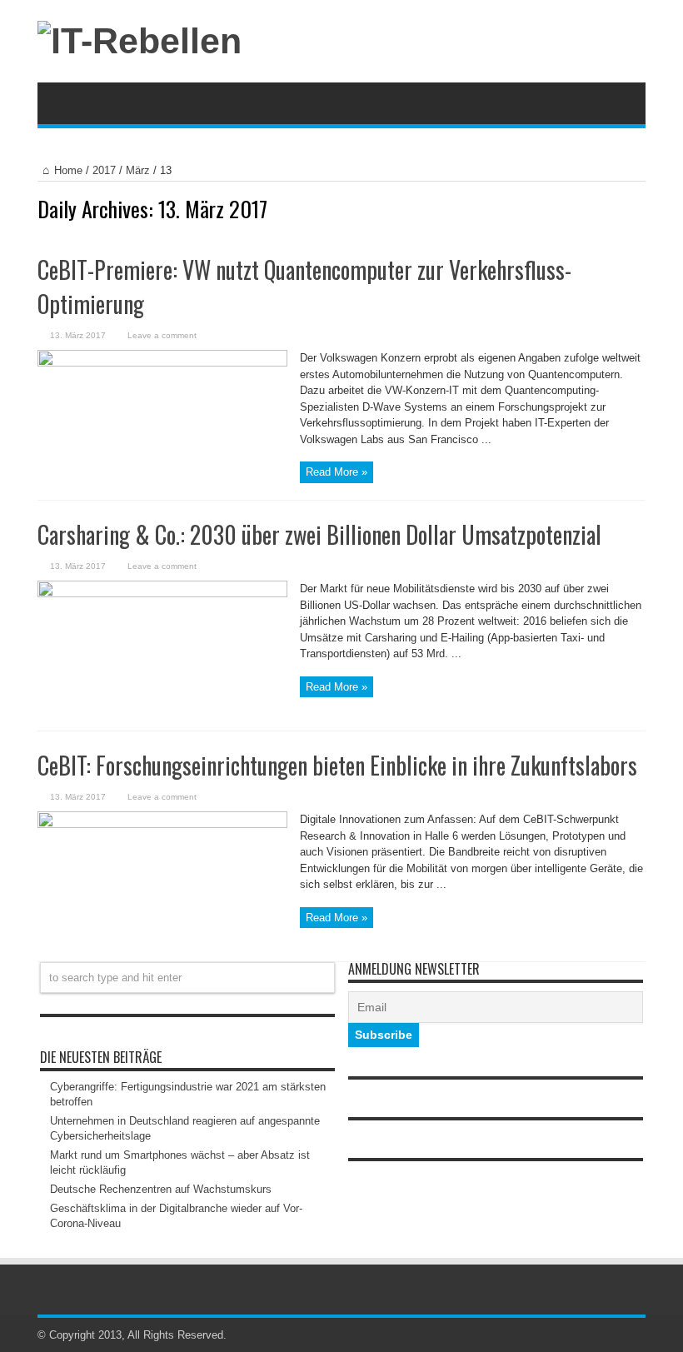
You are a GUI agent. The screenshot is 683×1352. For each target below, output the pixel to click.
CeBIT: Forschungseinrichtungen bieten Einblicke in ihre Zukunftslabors (337, 765)
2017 (104, 170)
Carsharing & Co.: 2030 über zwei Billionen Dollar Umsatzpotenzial (319, 534)
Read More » (336, 472)
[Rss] (615, 1335)
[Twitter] (635, 1335)
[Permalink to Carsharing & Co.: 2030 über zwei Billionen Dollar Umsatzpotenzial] (162, 593)
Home (68, 170)
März (138, 170)
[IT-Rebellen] (139, 41)
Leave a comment (162, 335)
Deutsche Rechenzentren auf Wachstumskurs (161, 1189)
